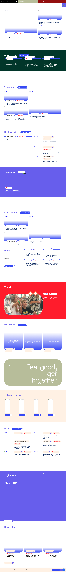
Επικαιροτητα (18, 433)
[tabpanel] (23, 304)
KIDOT (2, 1)
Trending (12, 115)
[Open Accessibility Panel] (64, 570)
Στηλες (12, 33)
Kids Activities (13, 225)
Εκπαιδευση (49, 147)
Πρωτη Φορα (10, 551)
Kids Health (12, 136)
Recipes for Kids (48, 248)
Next (56, 486)
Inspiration (8, 100)
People (11, 100)
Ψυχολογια (49, 136)
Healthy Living (9, 136)
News (15, 433)
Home (45, 248)
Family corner (9, 225)
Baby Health (49, 156)
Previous (51, 486)
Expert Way (9, 33)
